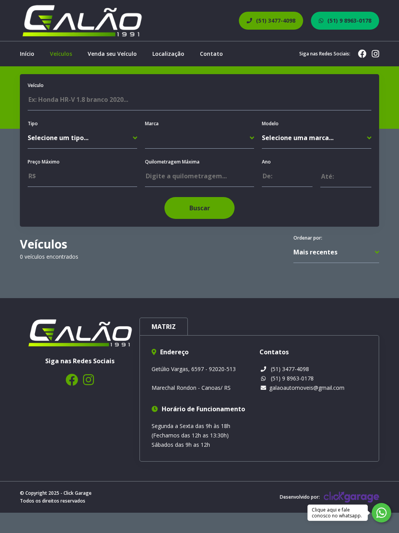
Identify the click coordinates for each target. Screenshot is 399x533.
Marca (152, 123)
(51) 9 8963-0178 (292, 378)
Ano (266, 161)
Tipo (33, 123)
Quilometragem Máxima (172, 161)
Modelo (270, 123)
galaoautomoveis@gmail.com (306, 387)
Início (27, 53)
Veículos (61, 53)
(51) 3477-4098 (290, 369)
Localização (168, 53)
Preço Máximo (44, 161)
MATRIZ (164, 326)
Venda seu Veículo (112, 53)
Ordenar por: (307, 238)
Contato (211, 53)
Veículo (36, 85)
